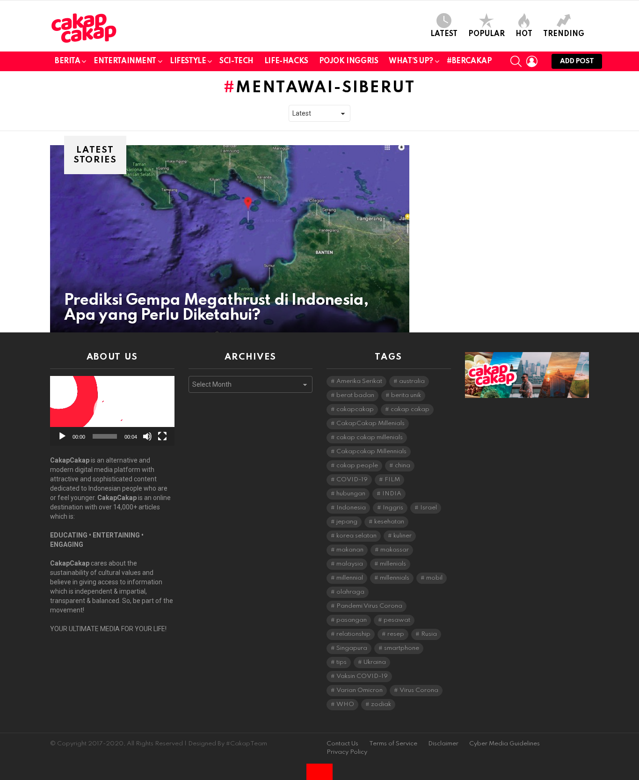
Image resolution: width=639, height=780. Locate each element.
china (402, 466)
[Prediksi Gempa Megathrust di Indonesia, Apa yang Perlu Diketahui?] (229, 238)
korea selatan (356, 536)
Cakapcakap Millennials (371, 452)
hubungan (350, 494)
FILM (392, 480)
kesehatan (389, 522)
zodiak (381, 704)
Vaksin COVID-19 (362, 676)
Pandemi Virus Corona (369, 606)
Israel (428, 508)
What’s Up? (411, 61)
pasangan (351, 620)
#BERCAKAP (469, 61)
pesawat (397, 620)
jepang (346, 522)
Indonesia (351, 508)
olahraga (350, 592)
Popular (486, 34)
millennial (349, 578)
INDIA (391, 494)
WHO (345, 704)
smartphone (401, 648)
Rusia (429, 634)
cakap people (357, 466)
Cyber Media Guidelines (504, 744)
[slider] (105, 436)
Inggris (393, 508)
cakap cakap (410, 409)
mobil (434, 578)
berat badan (355, 395)
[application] (112, 411)
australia (412, 381)
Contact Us (342, 744)
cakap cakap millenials (369, 437)
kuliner (402, 536)
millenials (393, 564)
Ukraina (374, 662)
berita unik (406, 395)
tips (341, 662)
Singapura (351, 648)
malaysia (349, 564)
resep (395, 634)
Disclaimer (443, 744)
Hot (524, 34)
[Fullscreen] (162, 436)
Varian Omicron (359, 690)
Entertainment (125, 61)
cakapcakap (355, 409)
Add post (577, 61)
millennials (394, 578)
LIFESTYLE (188, 61)
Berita (67, 61)
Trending (563, 34)
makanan (349, 550)
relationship (353, 634)
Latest (443, 34)
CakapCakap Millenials (370, 423)
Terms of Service (393, 744)
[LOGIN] (531, 61)
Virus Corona (418, 690)
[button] (112, 411)
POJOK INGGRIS (348, 61)
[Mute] (147, 436)
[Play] (62, 436)
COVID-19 (352, 480)
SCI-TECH (236, 61)
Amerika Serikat (359, 381)
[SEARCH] (516, 61)
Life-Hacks (286, 61)
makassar (394, 550)
